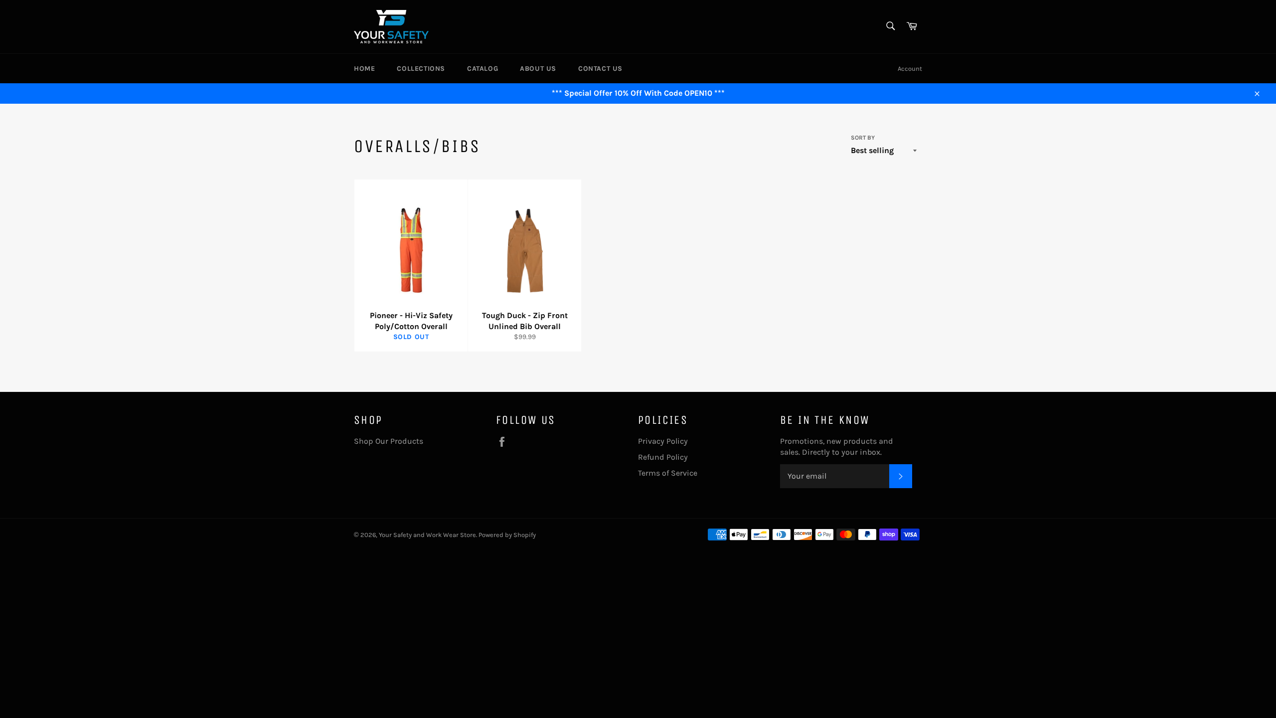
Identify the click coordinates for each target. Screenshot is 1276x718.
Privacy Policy (663, 441)
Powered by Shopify (507, 534)
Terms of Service (667, 473)
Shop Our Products (388, 441)
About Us (538, 68)
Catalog (482, 68)
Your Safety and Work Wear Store (427, 534)
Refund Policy (663, 457)
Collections (421, 68)
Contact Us (600, 68)
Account (910, 68)
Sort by (863, 137)
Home (364, 68)
